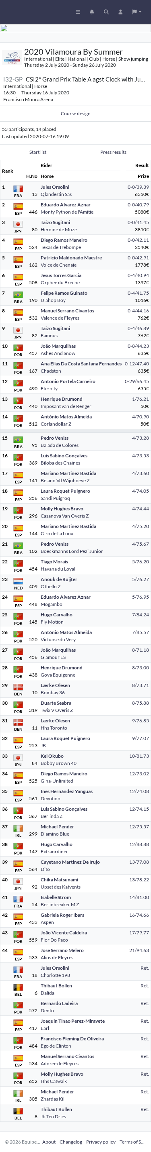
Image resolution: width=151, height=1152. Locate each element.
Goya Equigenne (58, 675)
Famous (49, 335)
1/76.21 (140, 399)
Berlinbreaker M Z (60, 904)
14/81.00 (139, 897)
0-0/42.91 (138, 258)
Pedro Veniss (54, 438)
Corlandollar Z (56, 424)
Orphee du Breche (60, 282)
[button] (137, 12)
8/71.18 (140, 650)
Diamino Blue (55, 834)
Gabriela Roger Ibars (62, 915)
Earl (45, 1028)
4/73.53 (140, 456)
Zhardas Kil (52, 1099)
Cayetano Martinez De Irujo (70, 862)
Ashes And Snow (58, 353)
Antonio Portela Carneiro (68, 381)
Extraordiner (54, 851)
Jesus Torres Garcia (61, 275)
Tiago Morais (54, 562)
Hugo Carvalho (56, 615)
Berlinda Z (51, 816)
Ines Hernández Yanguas (67, 791)
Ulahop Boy (53, 300)
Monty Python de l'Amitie (67, 212)
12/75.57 (139, 827)
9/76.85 (140, 721)
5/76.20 (140, 562)
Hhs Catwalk (54, 1081)
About (49, 1142)
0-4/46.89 (138, 328)
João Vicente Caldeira (64, 933)
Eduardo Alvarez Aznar (66, 205)
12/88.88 (139, 844)
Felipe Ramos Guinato (64, 293)
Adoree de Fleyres (60, 1063)
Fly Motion (52, 622)
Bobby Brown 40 (59, 763)
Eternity (49, 388)
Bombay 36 (53, 692)
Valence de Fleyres (60, 318)
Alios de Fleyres (57, 957)
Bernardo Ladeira (59, 1003)
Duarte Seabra (56, 703)
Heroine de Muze (59, 229)
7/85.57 (140, 632)
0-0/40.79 (138, 205)
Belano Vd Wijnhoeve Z (65, 480)
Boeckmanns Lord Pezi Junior (72, 551)
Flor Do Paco (54, 940)
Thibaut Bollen (56, 986)
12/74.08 (139, 791)
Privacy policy (101, 1142)
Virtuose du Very (58, 639)
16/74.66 (139, 915)
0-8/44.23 (138, 346)
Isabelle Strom (56, 897)
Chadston (51, 371)
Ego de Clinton (56, 1046)
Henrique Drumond (62, 399)
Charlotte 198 (55, 975)
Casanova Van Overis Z (65, 516)
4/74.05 (140, 491)
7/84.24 (140, 615)
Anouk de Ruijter (59, 579)
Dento (47, 1010)
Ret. (145, 968)
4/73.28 (140, 438)
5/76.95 (140, 597)
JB (43, 745)
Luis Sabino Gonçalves (64, 456)
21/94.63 (139, 950)
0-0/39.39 (138, 187)
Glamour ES (53, 657)
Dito (45, 869)
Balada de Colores (60, 445)
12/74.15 (139, 809)
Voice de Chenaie (59, 265)
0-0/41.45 (138, 222)
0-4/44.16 (138, 311)
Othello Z (50, 586)
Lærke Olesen (55, 685)
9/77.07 (140, 738)
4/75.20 (140, 526)
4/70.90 (140, 417)
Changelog (71, 1142)
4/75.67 (140, 544)
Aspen (47, 922)
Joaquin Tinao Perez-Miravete (73, 1021)
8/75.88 (140, 703)
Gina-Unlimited (57, 781)
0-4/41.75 (138, 293)
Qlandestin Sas (56, 194)
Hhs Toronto (54, 728)
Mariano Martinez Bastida (68, 473)
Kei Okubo (52, 756)
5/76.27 (140, 579)
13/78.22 (139, 880)
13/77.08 (139, 862)
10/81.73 (139, 756)
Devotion (50, 798)
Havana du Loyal (58, 569)
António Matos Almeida (66, 417)
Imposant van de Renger (66, 406)
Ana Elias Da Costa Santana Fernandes (81, 364)
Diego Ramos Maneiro (64, 240)
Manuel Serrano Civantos (67, 311)
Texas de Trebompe (61, 247)
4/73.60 (140, 473)
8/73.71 (140, 685)
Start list (37, 152)
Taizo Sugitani (55, 222)
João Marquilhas (58, 346)
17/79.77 (139, 933)
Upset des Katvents (61, 887)
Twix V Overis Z (57, 710)
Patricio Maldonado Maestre (71, 258)
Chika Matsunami (59, 880)
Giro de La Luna (57, 533)
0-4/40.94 (138, 275)
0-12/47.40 (137, 364)
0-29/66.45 (137, 381)
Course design (76, 113)
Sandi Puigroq (55, 498)
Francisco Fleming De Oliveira (72, 1039)
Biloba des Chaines (60, 463)
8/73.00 (140, 668)
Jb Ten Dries (53, 1116)
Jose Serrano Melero (62, 950)
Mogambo (51, 604)
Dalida (47, 993)
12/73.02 (139, 774)
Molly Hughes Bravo (62, 509)
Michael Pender (57, 827)
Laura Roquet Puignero (65, 491)
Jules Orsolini (55, 187)
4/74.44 (140, 509)
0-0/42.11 (138, 240)
